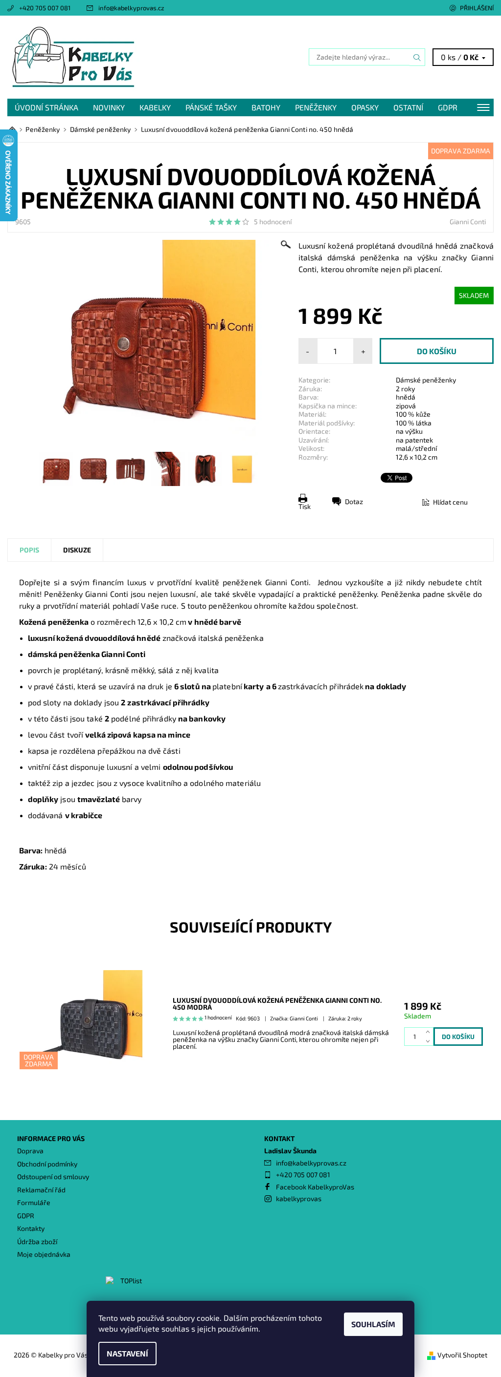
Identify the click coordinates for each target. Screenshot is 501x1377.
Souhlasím (373, 1324)
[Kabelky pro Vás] (128, 57)
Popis (29, 550)
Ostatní (408, 107)
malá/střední (416, 448)
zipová (406, 406)
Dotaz (354, 501)
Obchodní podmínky (47, 1164)
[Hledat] (417, 57)
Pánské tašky (211, 107)
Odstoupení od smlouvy (53, 1176)
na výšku (409, 431)
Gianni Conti (468, 221)
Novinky (109, 107)
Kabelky (155, 107)
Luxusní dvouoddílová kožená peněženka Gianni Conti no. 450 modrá (277, 1004)
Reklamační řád (41, 1190)
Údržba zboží (37, 1241)
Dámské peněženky (426, 380)
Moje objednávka (43, 1254)
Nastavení (127, 1353)
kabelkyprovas (298, 1198)
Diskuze (77, 550)
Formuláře (33, 1202)
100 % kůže (413, 414)
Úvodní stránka (46, 107)
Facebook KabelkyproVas (315, 1187)
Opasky (365, 107)
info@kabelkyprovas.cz (131, 8)
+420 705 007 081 (44, 8)
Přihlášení (477, 8)
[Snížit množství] (429, 1041)
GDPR (447, 107)
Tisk (304, 506)
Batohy (265, 107)
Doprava (30, 1150)
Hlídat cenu (450, 502)
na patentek (414, 440)
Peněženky (316, 107)
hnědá (405, 397)
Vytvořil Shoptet (462, 1355)
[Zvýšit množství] (429, 1032)
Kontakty (31, 1228)
